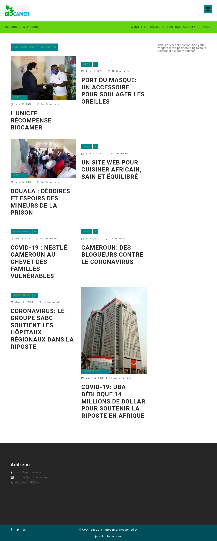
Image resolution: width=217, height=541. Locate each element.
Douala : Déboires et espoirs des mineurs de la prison (40, 202)
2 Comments (117, 238)
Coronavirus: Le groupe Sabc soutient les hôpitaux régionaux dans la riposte (42, 329)
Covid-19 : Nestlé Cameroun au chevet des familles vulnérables (39, 262)
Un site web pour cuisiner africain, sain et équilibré (111, 169)
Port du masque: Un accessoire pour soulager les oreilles (113, 91)
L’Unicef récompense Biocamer (31, 120)
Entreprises (21, 231)
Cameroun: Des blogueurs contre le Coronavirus (112, 254)
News (16, 97)
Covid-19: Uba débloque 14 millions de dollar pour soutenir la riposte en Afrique (113, 401)
